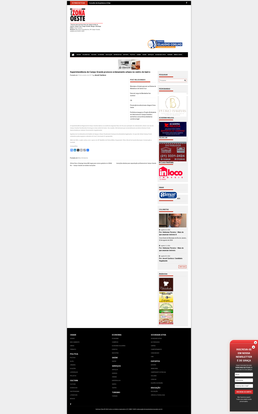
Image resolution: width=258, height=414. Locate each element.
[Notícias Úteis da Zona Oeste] (73, 54)
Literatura (73, 395)
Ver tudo (182, 266)
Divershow (73, 387)
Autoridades (155, 342)
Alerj (72, 361)
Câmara (72, 365)
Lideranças (74, 372)
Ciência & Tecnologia (158, 395)
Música (72, 398)
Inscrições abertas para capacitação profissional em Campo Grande (136, 163)
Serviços (151, 54)
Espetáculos (116, 380)
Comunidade (155, 353)
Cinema (114, 377)
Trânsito (73, 349)
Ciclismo (154, 376)
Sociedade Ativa (160, 54)
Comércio (115, 342)
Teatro (114, 387)
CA (131, 100)
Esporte (125, 54)
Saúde (144, 54)
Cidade (79, 54)
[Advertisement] (147, 23)
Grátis (114, 384)
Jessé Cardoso (100, 75)
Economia (101, 54)
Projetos (73, 376)
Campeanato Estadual (158, 372)
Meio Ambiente (83, 158)
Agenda (114, 373)
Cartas (153, 345)
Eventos (115, 349)
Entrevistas (118, 54)
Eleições (73, 368)
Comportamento (156, 349)
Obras (72, 345)
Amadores (154, 368)
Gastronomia (74, 391)
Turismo (170, 54)
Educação (109, 54)
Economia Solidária (118, 345)
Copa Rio (153, 379)
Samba (139, 54)
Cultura (93, 54)
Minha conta (178, 54)
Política (132, 54)
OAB (152, 356)
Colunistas (86, 54)
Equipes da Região (157, 383)
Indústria (115, 353)
